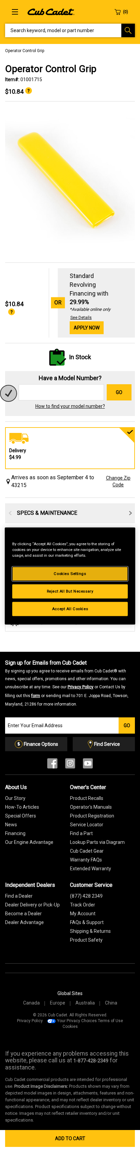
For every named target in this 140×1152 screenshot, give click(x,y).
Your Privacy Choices (77, 1020)
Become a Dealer (23, 913)
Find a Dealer (19, 896)
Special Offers (20, 816)
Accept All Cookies (70, 608)
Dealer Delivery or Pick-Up (32, 904)
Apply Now (87, 327)
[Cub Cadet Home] (51, 11)
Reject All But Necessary (70, 591)
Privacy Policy (80, 687)
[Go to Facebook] (52, 765)
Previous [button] (10, 513)
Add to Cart (70, 1138)
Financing (15, 833)
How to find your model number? (70, 406)
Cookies (70, 1026)
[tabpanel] (70, 182)
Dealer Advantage (24, 922)
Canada (31, 1003)
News (11, 824)
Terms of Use (110, 1020)
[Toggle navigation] (15, 12)
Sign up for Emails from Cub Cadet (66, 683)
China (111, 1003)
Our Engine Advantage (29, 842)
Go (119, 392)
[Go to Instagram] (70, 765)
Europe (57, 1003)
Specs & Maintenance (47, 513)
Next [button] (130, 513)
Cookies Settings (70, 573)
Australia (85, 1003)
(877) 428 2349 (86, 896)
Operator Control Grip (24, 50)
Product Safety (86, 940)
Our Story (15, 798)
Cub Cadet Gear (87, 851)
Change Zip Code (118, 481)
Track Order (82, 904)
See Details (81, 317)
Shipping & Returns (90, 931)
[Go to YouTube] (88, 765)
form (35, 695)
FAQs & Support (87, 922)
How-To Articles (22, 807)
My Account (82, 913)
